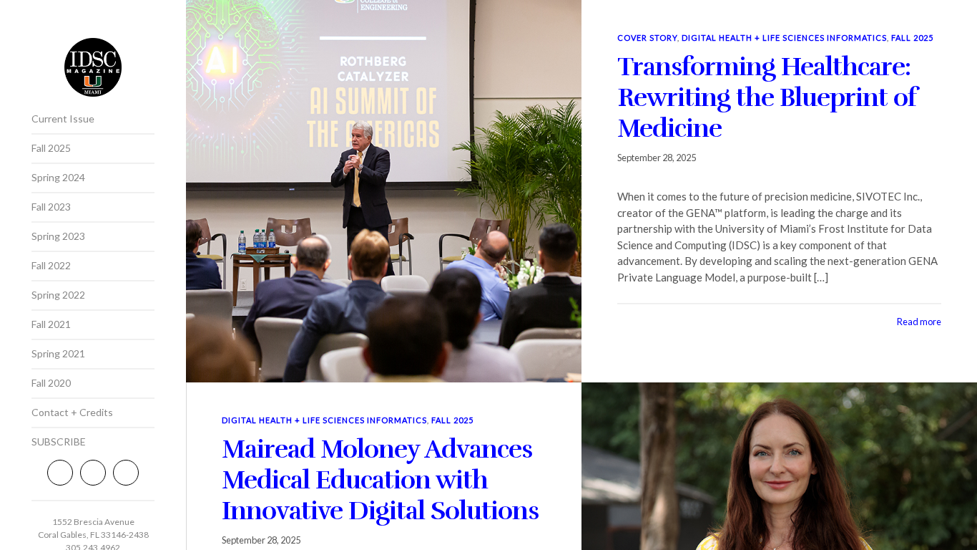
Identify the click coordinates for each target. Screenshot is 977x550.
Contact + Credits (72, 412)
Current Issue (62, 118)
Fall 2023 (51, 207)
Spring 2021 (58, 353)
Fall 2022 (51, 265)
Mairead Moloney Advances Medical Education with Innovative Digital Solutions (380, 479)
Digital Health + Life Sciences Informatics (784, 37)
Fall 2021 (51, 324)
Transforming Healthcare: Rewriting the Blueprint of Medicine (767, 97)
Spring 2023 (58, 236)
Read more (919, 321)
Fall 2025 (51, 148)
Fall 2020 (51, 383)
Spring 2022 (58, 295)
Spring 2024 (58, 177)
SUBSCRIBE (58, 441)
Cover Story (647, 37)
